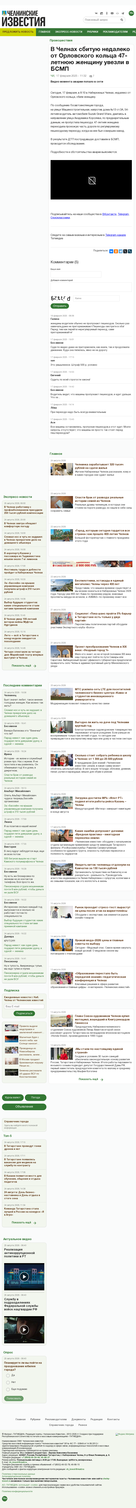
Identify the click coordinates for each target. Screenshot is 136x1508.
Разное (82, 1425)
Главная (21, 1420)
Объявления (24, 1106)
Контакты (113, 1420)
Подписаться (24, 1013)
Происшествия (61, 40)
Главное (44, 32)
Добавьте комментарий (62, 280)
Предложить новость (18, 32)
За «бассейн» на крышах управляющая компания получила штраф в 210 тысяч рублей (23, 809)
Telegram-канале (115, 235)
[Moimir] (117, 13)
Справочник (61, 1425)
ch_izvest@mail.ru (18, 1462)
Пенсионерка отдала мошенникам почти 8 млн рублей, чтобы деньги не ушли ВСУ (24, 890)
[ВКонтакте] (111, 251)
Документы (78, 1420)
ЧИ (53, 76)
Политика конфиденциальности (17, 1491)
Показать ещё (21, 666)
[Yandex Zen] (101, 13)
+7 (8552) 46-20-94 (31, 1457)
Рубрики (92, 32)
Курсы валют (13, 1097)
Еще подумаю (19, 1389)
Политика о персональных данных (18, 1474)
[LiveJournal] (130, 251)
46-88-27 (45, 1457)
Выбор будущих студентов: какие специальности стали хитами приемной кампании (23, 924)
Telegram (123, 214)
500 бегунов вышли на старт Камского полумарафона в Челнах (23, 860)
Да (13, 1375)
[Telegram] (122, 13)
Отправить (59, 306)
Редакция (96, 1420)
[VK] (96, 13)
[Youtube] (112, 13)
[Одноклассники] (116, 251)
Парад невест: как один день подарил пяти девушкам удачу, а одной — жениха (23, 741)
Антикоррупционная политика (16, 1476)
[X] (125, 251)
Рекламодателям (115, 32)
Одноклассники (60, 218)
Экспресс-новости (68, 32)
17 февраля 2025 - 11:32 (71, 76)
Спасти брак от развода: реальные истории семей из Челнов (20, 778)
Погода (35, 1097)
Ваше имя (55, 269)
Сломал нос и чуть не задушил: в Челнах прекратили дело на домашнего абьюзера (23, 713)
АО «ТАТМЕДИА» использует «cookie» (20, 1485)
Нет (13, 1382)
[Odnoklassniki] (106, 13)
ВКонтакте (109, 214)
